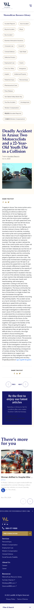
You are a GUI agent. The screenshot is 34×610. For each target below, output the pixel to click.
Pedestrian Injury (9, 79)
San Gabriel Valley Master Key (13, 96)
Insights (7, 74)
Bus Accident (8, 35)
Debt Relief (23, 51)
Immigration (22, 68)
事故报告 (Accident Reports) (13, 113)
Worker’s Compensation (9, 545)
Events (21, 63)
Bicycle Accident (9, 29)
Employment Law (9, 63)
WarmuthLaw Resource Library (12, 577)
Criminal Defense (10, 51)
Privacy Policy (10, 599)
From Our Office (9, 68)
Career (4, 568)
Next (30, 501)
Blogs (21, 29)
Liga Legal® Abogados (23, 360)
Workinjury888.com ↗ (9, 583)
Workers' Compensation (12, 108)
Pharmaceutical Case (11, 85)
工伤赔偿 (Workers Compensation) (15, 119)
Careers (4, 565)
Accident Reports (10, 23)
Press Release (9, 91)
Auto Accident (24, 23)
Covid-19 (21, 46)
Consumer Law (9, 46)
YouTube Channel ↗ (8, 580)
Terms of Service (22, 599)
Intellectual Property (20, 74)
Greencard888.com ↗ (9, 586)
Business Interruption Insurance (14, 40)
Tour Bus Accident (10, 102)
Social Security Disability (10, 557)
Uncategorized (24, 102)
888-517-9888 (11, 528)
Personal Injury (23, 79)
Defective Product (10, 57)
